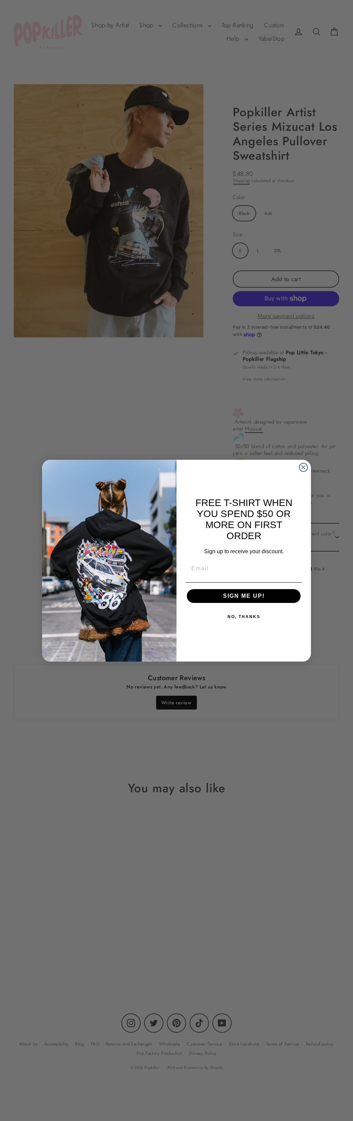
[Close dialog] (303, 467)
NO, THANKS (244, 616)
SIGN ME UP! (244, 596)
